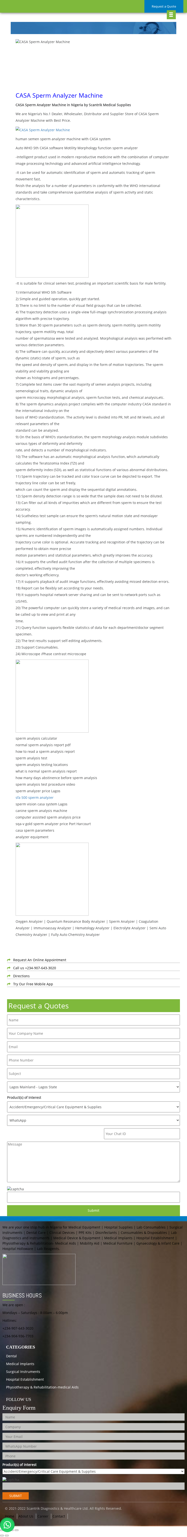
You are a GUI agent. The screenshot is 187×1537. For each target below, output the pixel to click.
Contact (59, 1516)
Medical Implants (20, 1363)
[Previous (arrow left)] (2, 1535)
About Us (26, 1516)
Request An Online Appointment (39, 960)
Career (42, 1516)
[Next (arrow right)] (7, 1535)
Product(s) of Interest (24, 1097)
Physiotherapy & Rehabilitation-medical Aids (42, 1387)
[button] (7, 1525)
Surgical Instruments (23, 1371)
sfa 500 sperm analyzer (35, 797)
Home (9, 1516)
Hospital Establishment (25, 1379)
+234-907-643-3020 (17, 1328)
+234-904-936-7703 (17, 1336)
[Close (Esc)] (17, 1530)
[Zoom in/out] (2, 1530)
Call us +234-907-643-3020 (34, 968)
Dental (11, 1356)
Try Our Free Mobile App (33, 984)
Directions (21, 976)
